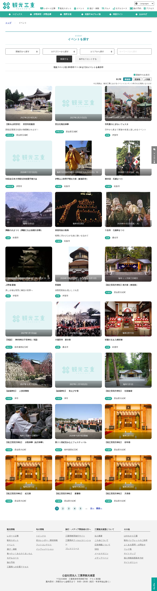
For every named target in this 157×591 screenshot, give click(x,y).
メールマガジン (101, 554)
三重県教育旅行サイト (75, 536)
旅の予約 (11, 562)
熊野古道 (68, 14)
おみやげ (143, 14)
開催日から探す (22, 51)
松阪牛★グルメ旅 (93, 14)
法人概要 (98, 536)
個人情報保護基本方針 (134, 558)
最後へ (99, 508)
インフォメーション (45, 549)
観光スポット (13, 540)
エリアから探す (97, 51)
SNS (97, 549)
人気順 (147, 79)
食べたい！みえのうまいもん (19, 554)
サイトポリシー (131, 562)
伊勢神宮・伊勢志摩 (42, 14)
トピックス (17, 14)
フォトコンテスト (44, 545)
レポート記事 (13, 536)
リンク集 (128, 549)
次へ (92, 508)
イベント (11, 545)
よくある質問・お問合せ (134, 545)
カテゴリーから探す (60, 51)
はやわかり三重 (131, 536)
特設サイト (118, 14)
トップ (8, 22)
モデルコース (13, 558)
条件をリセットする (88, 59)
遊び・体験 (12, 549)
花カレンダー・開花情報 (47, 540)
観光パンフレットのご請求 (135, 540)
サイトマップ (130, 554)
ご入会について (101, 540)
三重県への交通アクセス (17, 567)
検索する (64, 59)
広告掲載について (102, 545)
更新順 (137, 79)
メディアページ (101, 558)
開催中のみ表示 (143, 74)
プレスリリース (72, 549)
